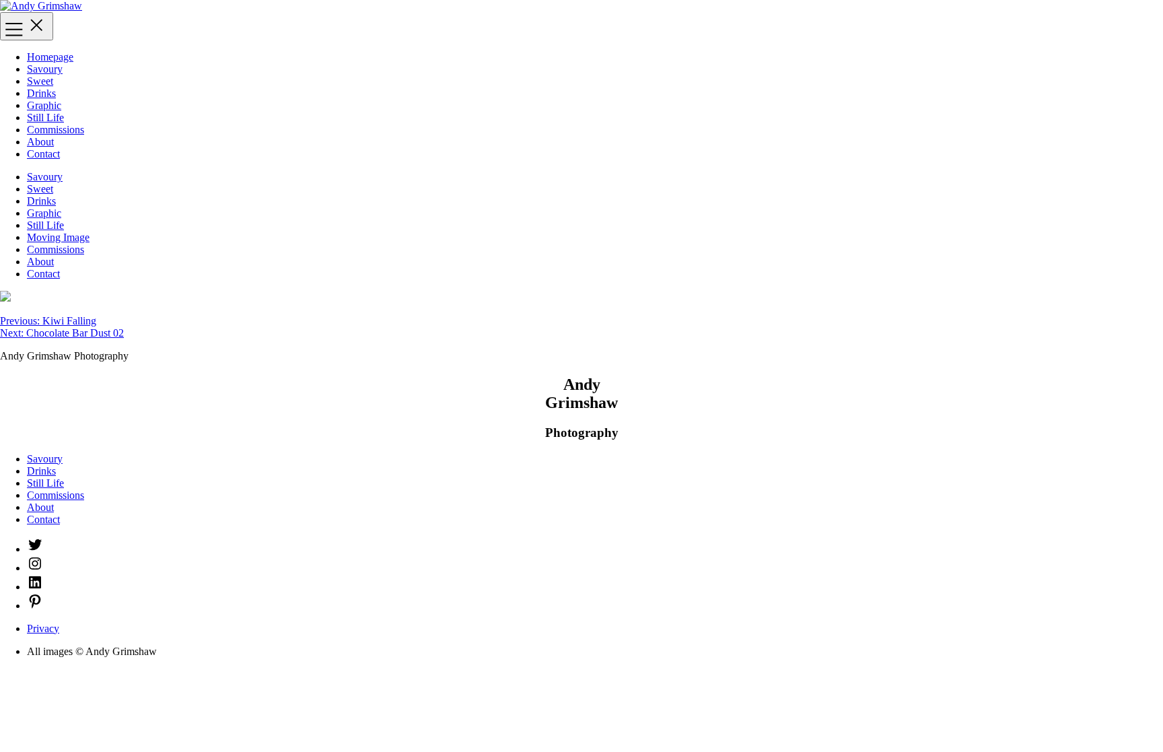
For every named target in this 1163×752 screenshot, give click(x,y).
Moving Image (58, 237)
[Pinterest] (35, 605)
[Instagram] (35, 568)
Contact (43, 154)
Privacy (43, 628)
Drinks (41, 93)
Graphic (44, 105)
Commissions (55, 129)
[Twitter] (35, 549)
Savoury (45, 69)
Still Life (45, 117)
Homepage (50, 57)
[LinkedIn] (35, 586)
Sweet (40, 81)
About (40, 141)
